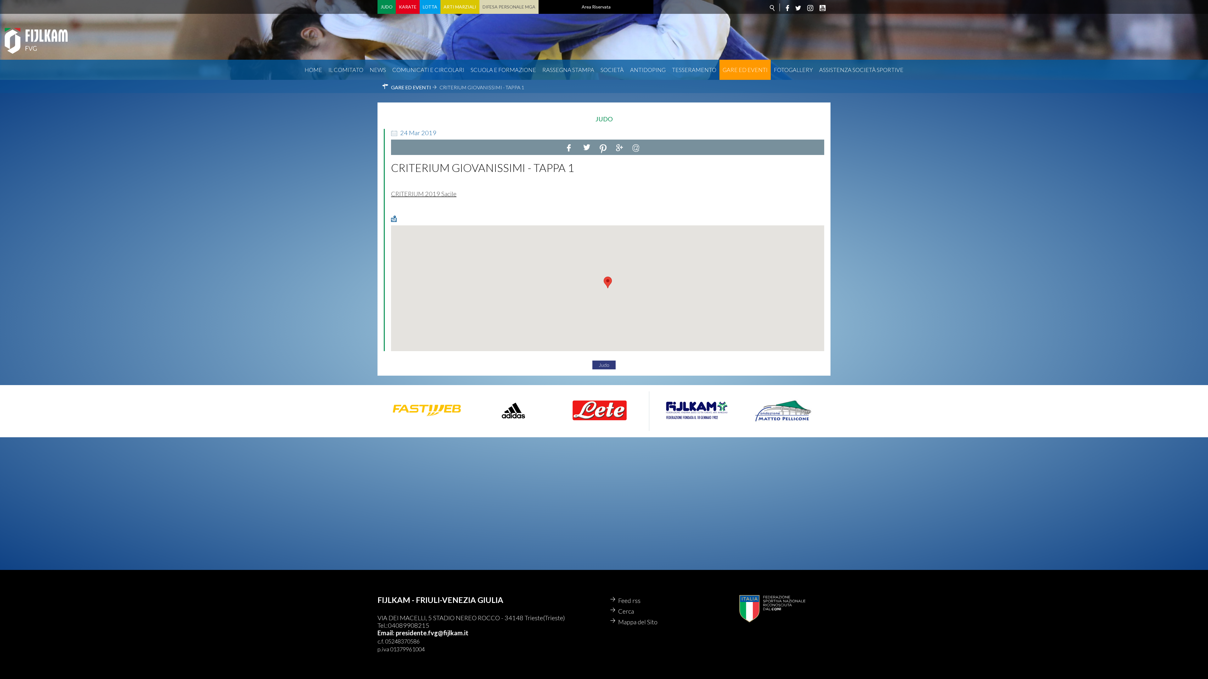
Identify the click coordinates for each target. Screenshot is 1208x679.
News (378, 69)
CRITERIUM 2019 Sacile (423, 193)
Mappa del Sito (637, 622)
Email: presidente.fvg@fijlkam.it (423, 633)
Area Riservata (596, 6)
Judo (387, 6)
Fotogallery (793, 69)
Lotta (430, 6)
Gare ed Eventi (745, 69)
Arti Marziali (460, 6)
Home (313, 69)
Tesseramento (694, 69)
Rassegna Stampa (568, 69)
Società (612, 69)
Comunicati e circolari (428, 69)
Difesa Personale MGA (509, 6)
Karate (408, 6)
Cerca (626, 611)
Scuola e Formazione (503, 69)
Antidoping (648, 69)
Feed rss (629, 600)
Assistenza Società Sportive (861, 69)
